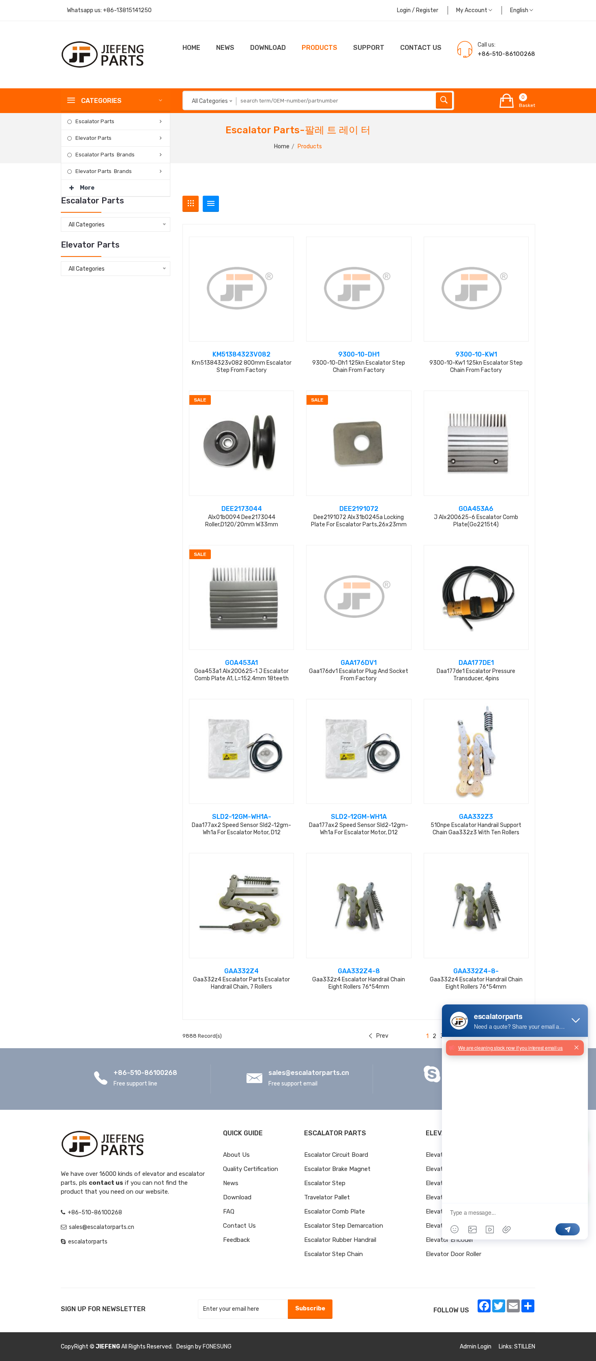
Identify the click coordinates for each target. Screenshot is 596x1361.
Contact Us (239, 1225)
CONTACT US (421, 47)
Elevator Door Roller (453, 1254)
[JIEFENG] (103, 54)
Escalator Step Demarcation (343, 1225)
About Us (236, 1154)
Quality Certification (250, 1169)
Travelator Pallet (327, 1197)
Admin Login (475, 1346)
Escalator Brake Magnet (337, 1169)
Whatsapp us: (109, 10)
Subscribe (310, 1308)
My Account (472, 10)
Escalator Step (324, 1183)
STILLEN (524, 1346)
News (225, 47)
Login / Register (417, 10)
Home (191, 47)
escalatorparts (87, 1241)
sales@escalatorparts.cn (308, 1073)
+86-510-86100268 (145, 1073)
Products (319, 47)
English (520, 10)
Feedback (236, 1239)
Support (368, 47)
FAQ (228, 1211)
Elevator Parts (93, 138)
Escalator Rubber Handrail (340, 1239)
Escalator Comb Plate (334, 1211)
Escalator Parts (94, 121)
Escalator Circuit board (336, 1154)
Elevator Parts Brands (103, 171)
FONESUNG (217, 1346)
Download (268, 47)
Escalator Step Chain (333, 1254)
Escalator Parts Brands (105, 155)
